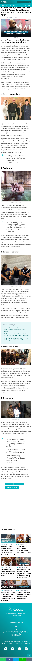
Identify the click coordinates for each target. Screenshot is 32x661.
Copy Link (29, 659)
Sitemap (27, 643)
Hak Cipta (17, 641)
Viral (2, 567)
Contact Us (25, 641)
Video (19, 5)
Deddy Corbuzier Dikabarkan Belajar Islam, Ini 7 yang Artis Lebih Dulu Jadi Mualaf (16, 339)
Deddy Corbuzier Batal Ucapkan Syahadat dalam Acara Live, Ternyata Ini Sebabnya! (16, 334)
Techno (12, 5)
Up (29, 656)
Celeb (2, 544)
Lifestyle (5, 5)
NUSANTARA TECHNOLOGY (18, 613)
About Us (11, 643)
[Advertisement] (16, 509)
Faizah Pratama (13, 17)
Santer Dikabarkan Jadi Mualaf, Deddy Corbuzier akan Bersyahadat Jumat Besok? (15, 329)
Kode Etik (4, 643)
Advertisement (9, 641)
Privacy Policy (19, 643)
